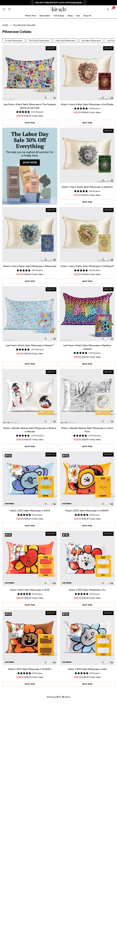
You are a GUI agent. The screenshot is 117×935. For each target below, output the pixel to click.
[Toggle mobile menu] (4, 9)
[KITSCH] (58, 9)
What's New (30, 15)
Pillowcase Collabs (24, 25)
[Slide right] (85, 3)
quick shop (30, 122)
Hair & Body (59, 15)
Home (5, 25)
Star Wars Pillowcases (91, 40)
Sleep (70, 15)
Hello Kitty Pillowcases (65, 40)
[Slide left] (32, 3)
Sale (78, 15)
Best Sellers (45, 15)
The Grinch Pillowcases (39, 40)
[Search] (9, 9)
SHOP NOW (30, 162)
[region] (58, 2)
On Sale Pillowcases (14, 40)
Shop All (87, 15)
